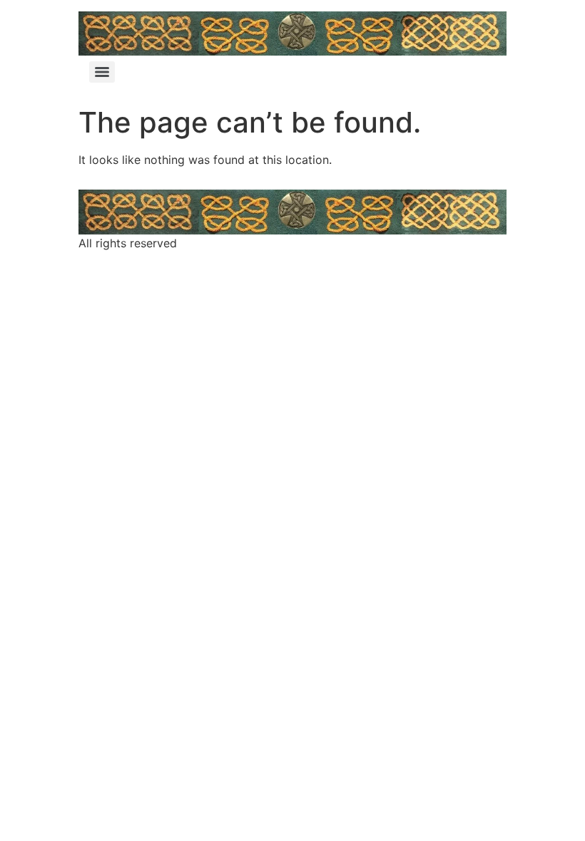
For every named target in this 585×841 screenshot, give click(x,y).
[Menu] (102, 72)
